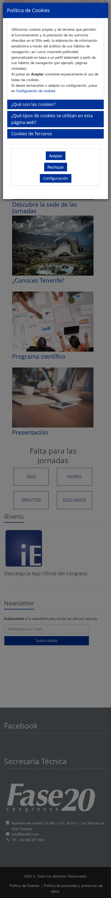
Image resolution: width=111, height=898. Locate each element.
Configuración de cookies (36, 90)
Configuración (55, 178)
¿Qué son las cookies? (33, 104)
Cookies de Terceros (31, 134)
